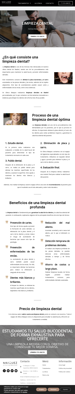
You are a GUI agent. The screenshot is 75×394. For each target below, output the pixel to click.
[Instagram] (4, 370)
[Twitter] (12, 370)
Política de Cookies (64, 372)
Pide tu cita (45, 375)
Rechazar (53, 389)
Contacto (50, 3)
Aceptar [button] (41, 389)
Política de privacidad (65, 368)
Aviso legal (62, 365)
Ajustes (65, 389)
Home (44, 365)
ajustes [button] (25, 392)
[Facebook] (8, 370)
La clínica (38, 3)
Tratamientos (23, 3)
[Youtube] (16, 370)
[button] (65, 3)
